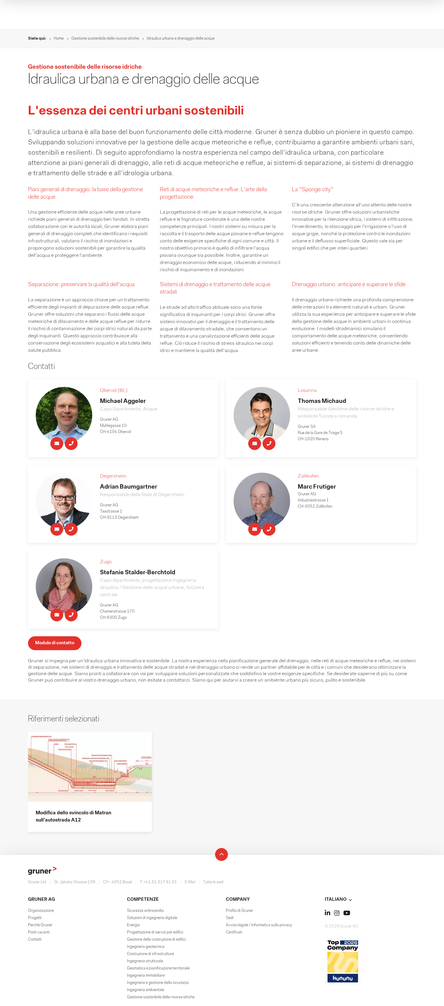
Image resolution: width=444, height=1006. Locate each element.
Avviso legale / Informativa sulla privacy (259, 925)
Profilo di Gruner (239, 911)
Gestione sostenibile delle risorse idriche (105, 38)
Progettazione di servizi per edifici (155, 932)
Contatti (35, 939)
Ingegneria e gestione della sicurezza (158, 983)
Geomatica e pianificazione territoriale (158, 968)
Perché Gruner (40, 925)
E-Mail (190, 882)
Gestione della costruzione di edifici (156, 939)
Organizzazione (41, 911)
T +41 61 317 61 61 (158, 882)
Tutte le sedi (213, 882)
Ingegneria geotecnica (145, 947)
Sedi (230, 918)
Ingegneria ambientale (145, 990)
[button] (370, 899)
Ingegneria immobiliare (146, 975)
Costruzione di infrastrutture (150, 954)
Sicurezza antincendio (145, 911)
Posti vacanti (39, 932)
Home (59, 38)
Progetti (35, 918)
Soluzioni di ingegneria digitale (152, 918)
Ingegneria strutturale (145, 961)
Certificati (234, 932)
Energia (133, 925)
